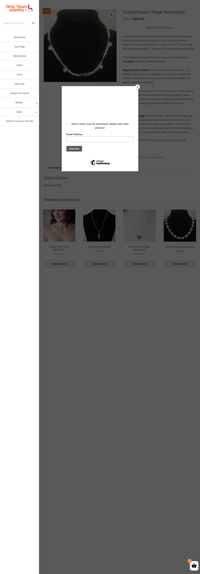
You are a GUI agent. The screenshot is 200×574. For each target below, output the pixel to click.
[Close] (137, 87)
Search (33, 23)
